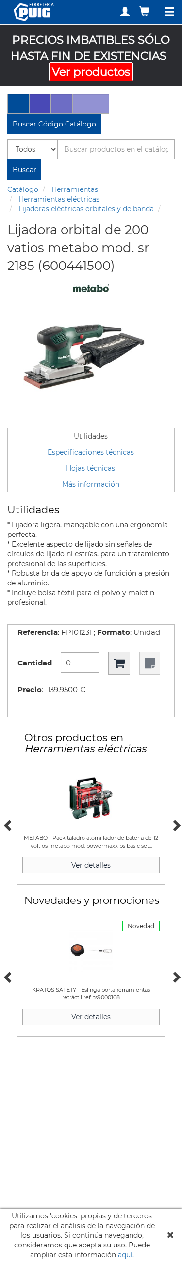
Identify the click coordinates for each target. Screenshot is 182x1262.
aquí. (126, 1254)
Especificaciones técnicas (91, 452)
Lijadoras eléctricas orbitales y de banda (86, 209)
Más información (90, 484)
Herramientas (74, 189)
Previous (7, 824)
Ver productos (91, 72)
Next (175, 824)
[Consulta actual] (145, 10)
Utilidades (91, 436)
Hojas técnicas (90, 468)
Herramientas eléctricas (58, 199)
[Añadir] (119, 663)
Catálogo (22, 189)
